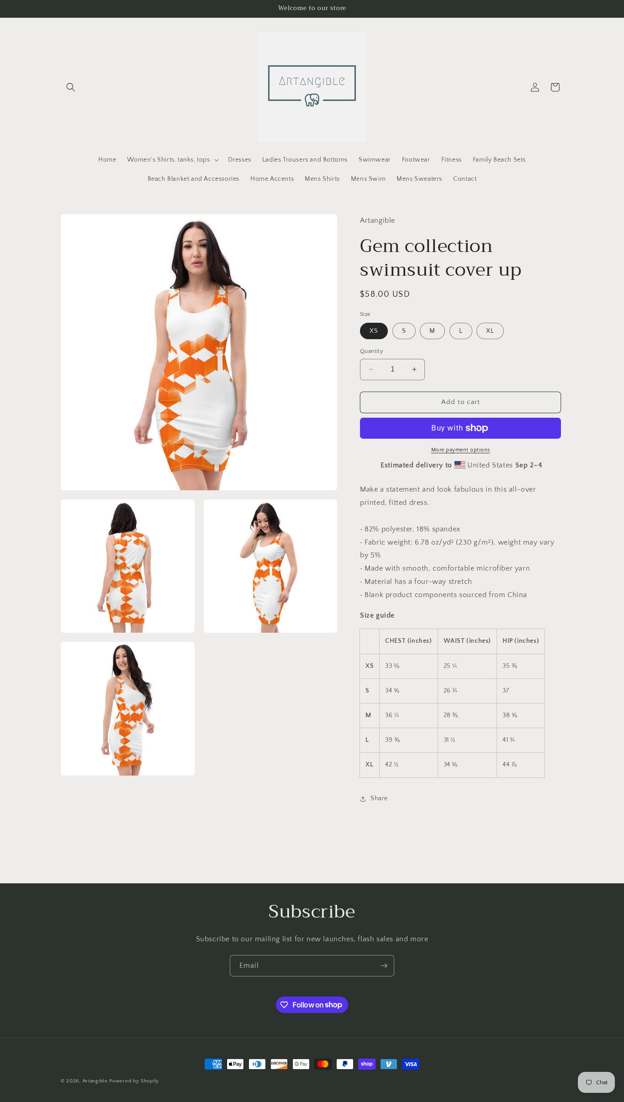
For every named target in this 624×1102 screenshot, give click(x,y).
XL (490, 331)
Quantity (371, 351)
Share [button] (379, 798)
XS (374, 331)
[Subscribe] (384, 965)
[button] (71, 87)
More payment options (460, 450)
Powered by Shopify (134, 1081)
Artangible (95, 1081)
